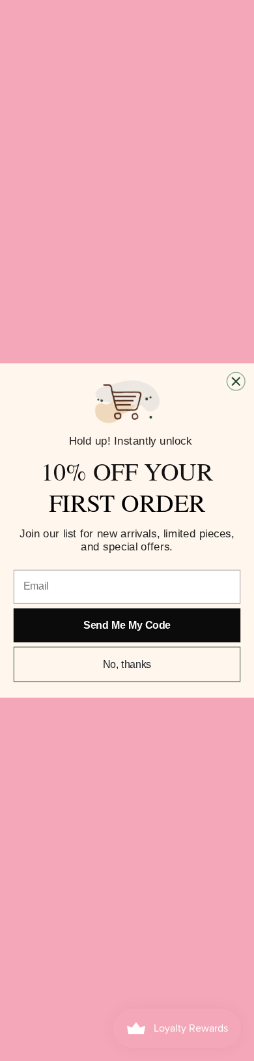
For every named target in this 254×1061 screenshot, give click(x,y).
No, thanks (127, 664)
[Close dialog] (236, 381)
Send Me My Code (126, 625)
